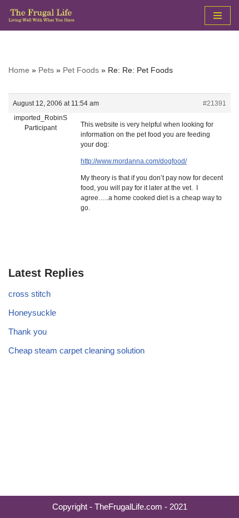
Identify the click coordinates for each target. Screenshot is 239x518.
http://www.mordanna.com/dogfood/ (134, 161)
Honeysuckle (32, 312)
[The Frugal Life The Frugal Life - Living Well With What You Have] (41, 15)
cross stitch (29, 293)
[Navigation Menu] (218, 15)
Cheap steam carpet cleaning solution (76, 350)
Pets (46, 70)
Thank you (27, 331)
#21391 (214, 103)
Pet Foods (81, 70)
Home (18, 70)
